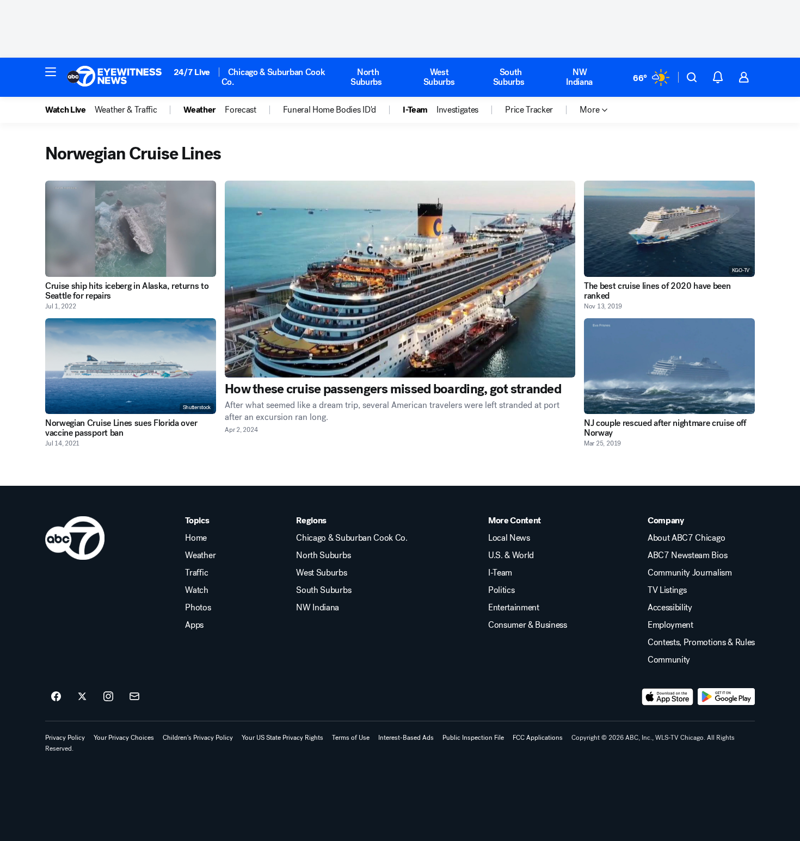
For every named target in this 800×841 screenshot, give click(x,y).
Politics (501, 590)
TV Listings (667, 590)
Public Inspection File (473, 737)
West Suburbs (439, 77)
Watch (196, 590)
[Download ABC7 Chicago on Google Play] (726, 697)
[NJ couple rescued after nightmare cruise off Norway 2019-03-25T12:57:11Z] (669, 366)
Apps (194, 625)
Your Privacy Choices (124, 737)
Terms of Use (351, 737)
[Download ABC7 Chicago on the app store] (668, 697)
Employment (670, 625)
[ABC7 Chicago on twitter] (82, 697)
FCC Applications (538, 737)
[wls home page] (74, 538)
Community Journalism (690, 572)
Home (196, 538)
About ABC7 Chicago (686, 538)
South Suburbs (509, 77)
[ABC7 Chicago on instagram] (108, 697)
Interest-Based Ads (406, 737)
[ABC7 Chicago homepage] (114, 77)
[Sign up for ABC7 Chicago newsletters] (134, 697)
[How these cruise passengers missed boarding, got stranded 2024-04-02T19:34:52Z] (400, 279)
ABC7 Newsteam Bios (687, 555)
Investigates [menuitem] (457, 110)
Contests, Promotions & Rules (701, 642)
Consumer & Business (527, 625)
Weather (200, 555)
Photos (198, 607)
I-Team (500, 572)
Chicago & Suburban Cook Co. (273, 77)
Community (669, 660)
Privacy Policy (65, 737)
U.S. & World (511, 555)
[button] (50, 72)
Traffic (196, 572)
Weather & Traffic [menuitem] (126, 110)
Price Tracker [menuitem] (529, 110)
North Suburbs (366, 77)
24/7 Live (192, 72)
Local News (509, 538)
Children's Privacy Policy (198, 737)
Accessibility (670, 607)
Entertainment (513, 607)
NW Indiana (579, 77)
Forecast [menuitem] (240, 110)
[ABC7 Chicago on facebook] (56, 697)
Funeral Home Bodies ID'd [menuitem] (329, 110)
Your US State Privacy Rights (282, 737)
